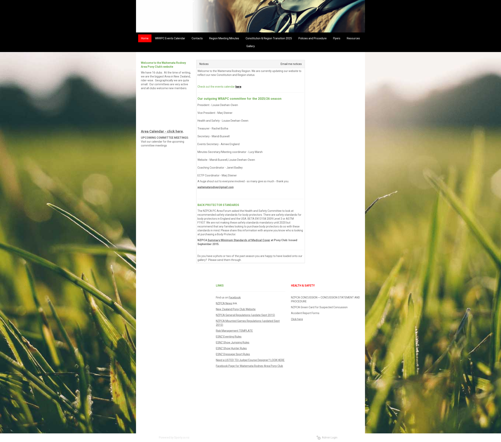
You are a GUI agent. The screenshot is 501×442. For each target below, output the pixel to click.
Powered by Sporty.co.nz (174, 437)
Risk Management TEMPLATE (234, 330)
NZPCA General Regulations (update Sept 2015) (245, 315)
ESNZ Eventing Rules (228, 336)
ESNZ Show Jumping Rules (232, 342)
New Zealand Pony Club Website (236, 309)
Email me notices (291, 64)
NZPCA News (224, 303)
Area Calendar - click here (162, 131)
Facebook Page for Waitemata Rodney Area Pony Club (249, 365)
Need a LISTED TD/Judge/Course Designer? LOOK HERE (250, 360)
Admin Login (329, 437)
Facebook (235, 297)
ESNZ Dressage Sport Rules (233, 354)
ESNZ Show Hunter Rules (231, 348)
